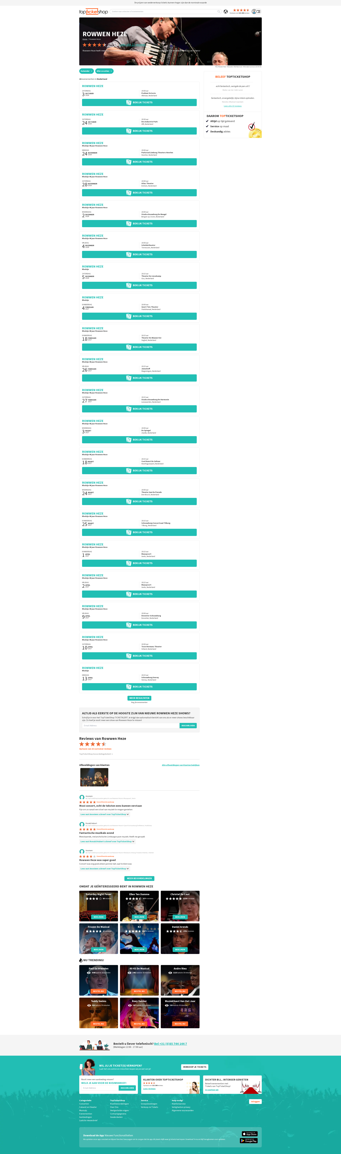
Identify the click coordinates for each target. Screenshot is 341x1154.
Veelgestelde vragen (119, 1110)
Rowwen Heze (95, 39)
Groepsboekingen (149, 1103)
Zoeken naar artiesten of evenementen (127, 11)
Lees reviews (149, 1088)
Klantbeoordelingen (119, 1103)
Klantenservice (179, 1103)
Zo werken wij (211, 1090)
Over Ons (114, 1107)
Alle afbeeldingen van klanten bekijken (181, 765)
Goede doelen (116, 1117)
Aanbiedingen (85, 1117)
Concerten (84, 1103)
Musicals (83, 1110)
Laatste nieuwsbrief (88, 1120)
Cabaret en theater (88, 1107)
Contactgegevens (118, 1113)
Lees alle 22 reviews (132, 45)
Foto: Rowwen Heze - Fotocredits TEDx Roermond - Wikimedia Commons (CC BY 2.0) (238, 67)
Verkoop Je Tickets (149, 1107)
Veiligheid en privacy (181, 1107)
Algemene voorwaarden (183, 1110)
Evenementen (85, 1113)
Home (85, 39)
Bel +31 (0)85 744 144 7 (170, 1043)
